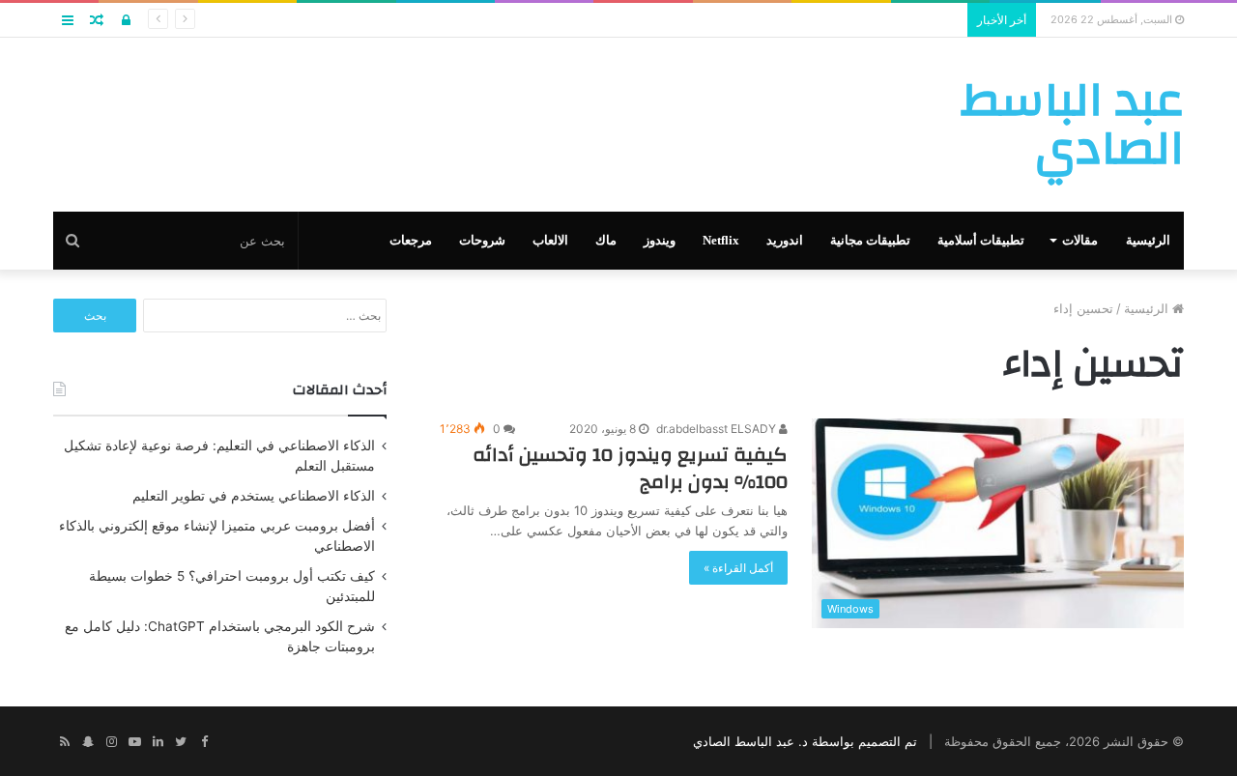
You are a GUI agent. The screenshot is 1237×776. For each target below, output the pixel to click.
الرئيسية (1148, 240)
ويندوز (660, 240)
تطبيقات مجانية (870, 240)
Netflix (721, 240)
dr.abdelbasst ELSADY (717, 428)
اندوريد (784, 240)
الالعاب (550, 240)
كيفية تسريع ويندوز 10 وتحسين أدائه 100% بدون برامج (630, 468)
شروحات (482, 240)
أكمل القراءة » (738, 567)
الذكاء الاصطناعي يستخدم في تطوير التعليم (253, 495)
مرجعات (410, 240)
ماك (606, 240)
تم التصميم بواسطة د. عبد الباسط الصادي (805, 741)
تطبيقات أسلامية (980, 240)
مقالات (1080, 240)
